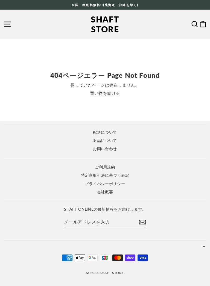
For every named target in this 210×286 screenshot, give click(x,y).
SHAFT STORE (105, 24)
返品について (105, 140)
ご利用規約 (105, 167)
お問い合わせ (105, 149)
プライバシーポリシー (105, 184)
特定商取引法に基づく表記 (105, 175)
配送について (105, 132)
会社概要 (105, 192)
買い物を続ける (105, 93)
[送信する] (142, 222)
